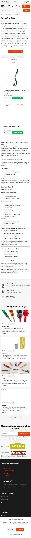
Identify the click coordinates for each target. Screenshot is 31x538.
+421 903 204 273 (5, 1)
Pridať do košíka (17, 98)
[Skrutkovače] (15, 316)
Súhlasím (20, 529)
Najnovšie (4, 56)
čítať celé (4, 333)
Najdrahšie (20, 56)
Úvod (2, 14)
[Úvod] (7, 6)
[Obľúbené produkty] (16, 6)
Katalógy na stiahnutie (9, 472)
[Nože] (15, 368)
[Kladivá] (15, 395)
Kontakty (6, 473)
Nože (3, 378)
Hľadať (26, 10)
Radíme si (6, 475)
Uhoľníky (4, 353)
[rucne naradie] (3, 503)
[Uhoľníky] (15, 343)
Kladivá (4, 405)
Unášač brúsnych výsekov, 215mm (11, 126)
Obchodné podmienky (9, 470)
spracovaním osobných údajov (12, 436)
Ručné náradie (11, 324)
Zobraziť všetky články (14, 417)
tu (21, 534)
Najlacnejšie (12, 56)
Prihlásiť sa (23, 433)
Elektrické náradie (8, 14)
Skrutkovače (5, 326)
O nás (5, 467)
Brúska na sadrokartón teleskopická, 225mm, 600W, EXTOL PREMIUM (14, 91)
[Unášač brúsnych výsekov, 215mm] (16, 113)
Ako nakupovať (7, 468)
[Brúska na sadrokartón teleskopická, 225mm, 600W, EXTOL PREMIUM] (16, 77)
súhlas (21, 522)
